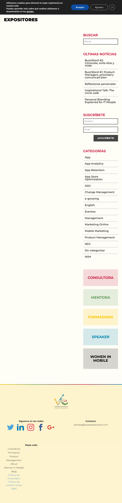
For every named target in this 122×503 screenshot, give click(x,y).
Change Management (100, 192)
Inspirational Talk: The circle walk (99, 92)
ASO (88, 186)
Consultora (100, 277)
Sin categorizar (95, 250)
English (90, 205)
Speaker (100, 337)
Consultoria (14, 448)
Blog (14, 471)
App (87, 157)
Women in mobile (100, 358)
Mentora (100, 297)
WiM (88, 256)
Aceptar (80, 7)
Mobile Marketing (97, 231)
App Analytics (94, 163)
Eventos (90, 211)
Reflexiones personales (100, 84)
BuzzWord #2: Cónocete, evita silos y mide (99, 63)
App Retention (95, 170)
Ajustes (99, 7)
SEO (88, 244)
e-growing (92, 198)
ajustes (30, 11)
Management (94, 218)
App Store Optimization (94, 178)
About (13, 463)
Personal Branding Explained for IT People (100, 101)
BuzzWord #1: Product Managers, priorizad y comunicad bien (100, 75)
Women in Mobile (14, 467)
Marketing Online (96, 224)
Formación (14, 452)
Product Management (100, 237)
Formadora (100, 317)
